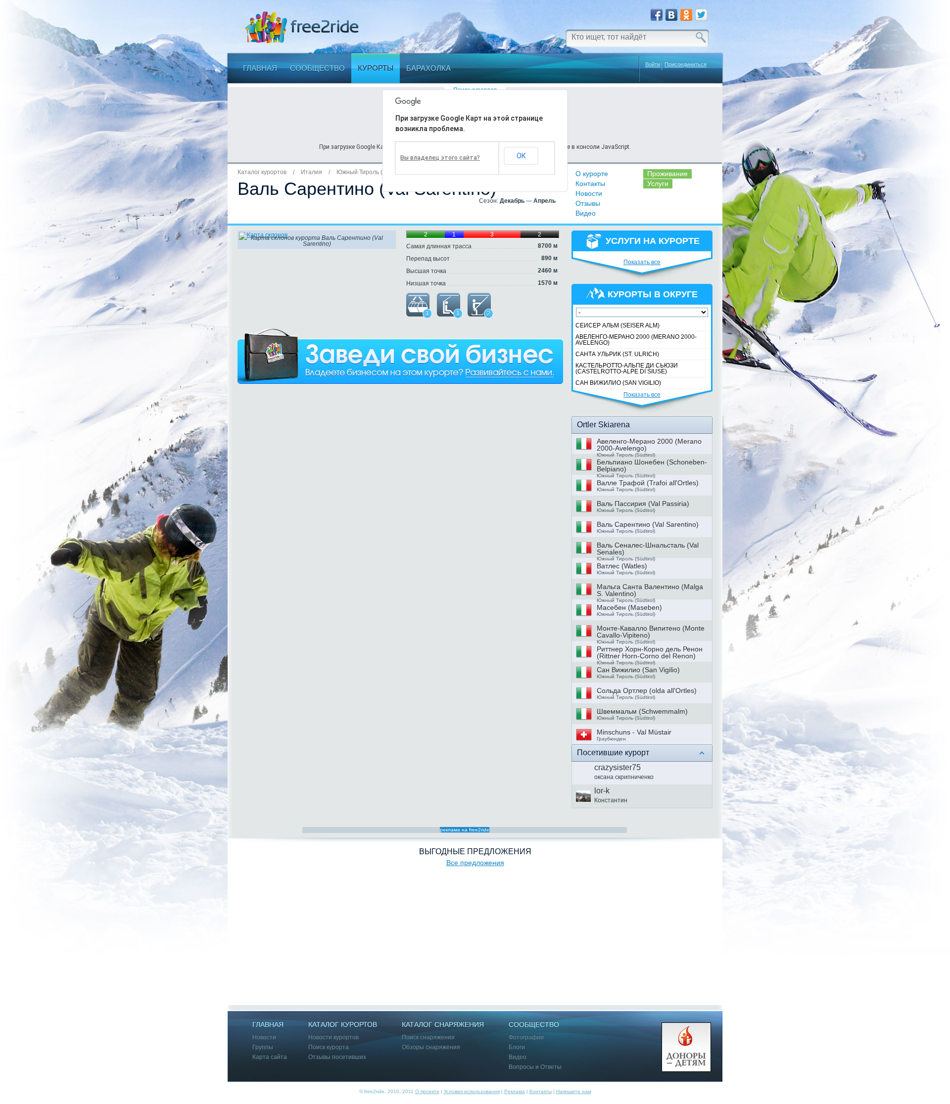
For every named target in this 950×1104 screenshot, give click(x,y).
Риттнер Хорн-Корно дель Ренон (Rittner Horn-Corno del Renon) (650, 652)
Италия (311, 172)
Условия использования (472, 1091)
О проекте (427, 1091)
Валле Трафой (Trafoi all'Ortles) (648, 483)
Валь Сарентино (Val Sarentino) (648, 524)
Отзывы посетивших (337, 1057)
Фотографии (526, 1037)
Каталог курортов (262, 172)
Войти (652, 64)
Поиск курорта (328, 1047)
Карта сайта (269, 1057)
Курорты (375, 68)
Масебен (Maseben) (629, 607)
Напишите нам (573, 1091)
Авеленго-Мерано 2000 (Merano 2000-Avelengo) (636, 339)
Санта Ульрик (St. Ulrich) (617, 354)
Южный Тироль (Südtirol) (370, 172)
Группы (262, 1047)
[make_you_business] (400, 356)
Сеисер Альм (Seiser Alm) (617, 325)
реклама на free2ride (464, 829)
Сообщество (317, 68)
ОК (521, 156)
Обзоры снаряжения (431, 1047)
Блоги (517, 1047)
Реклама (514, 1091)
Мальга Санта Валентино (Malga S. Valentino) (650, 590)
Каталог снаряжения (443, 1024)
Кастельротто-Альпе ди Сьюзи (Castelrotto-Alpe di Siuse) (626, 368)
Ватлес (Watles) (622, 566)
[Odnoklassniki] (686, 15)
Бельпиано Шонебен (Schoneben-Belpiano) (652, 465)
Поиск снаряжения (428, 1037)
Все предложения (475, 863)
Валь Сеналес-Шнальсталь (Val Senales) (648, 548)
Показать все (642, 262)
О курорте (591, 174)
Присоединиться (686, 64)
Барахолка (428, 68)
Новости (588, 193)
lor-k (602, 790)
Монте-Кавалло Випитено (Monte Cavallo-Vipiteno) (651, 631)
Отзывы (587, 203)
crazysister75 (617, 767)
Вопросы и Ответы (535, 1067)
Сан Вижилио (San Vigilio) (618, 382)
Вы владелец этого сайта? (440, 157)
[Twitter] (701, 15)
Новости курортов (333, 1037)
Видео (585, 213)
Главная (260, 68)
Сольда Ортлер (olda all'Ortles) (647, 690)
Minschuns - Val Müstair (634, 732)
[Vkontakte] (671, 15)
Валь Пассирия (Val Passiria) (643, 503)
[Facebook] (657, 15)
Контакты (590, 183)
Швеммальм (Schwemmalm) (642, 711)
